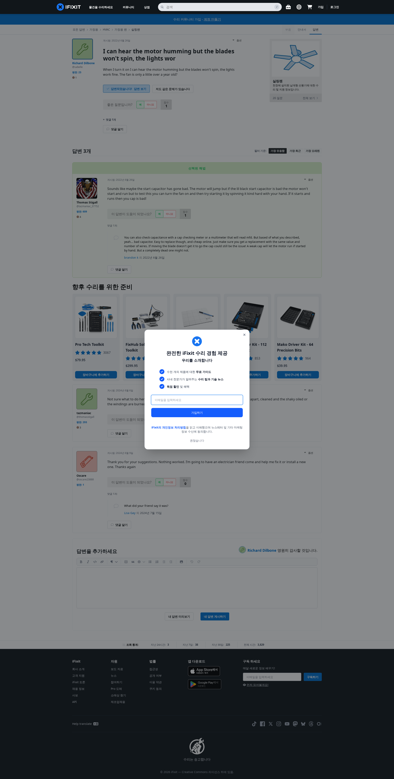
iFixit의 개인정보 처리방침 (168, 427)
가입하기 (197, 413)
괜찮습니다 (197, 440)
